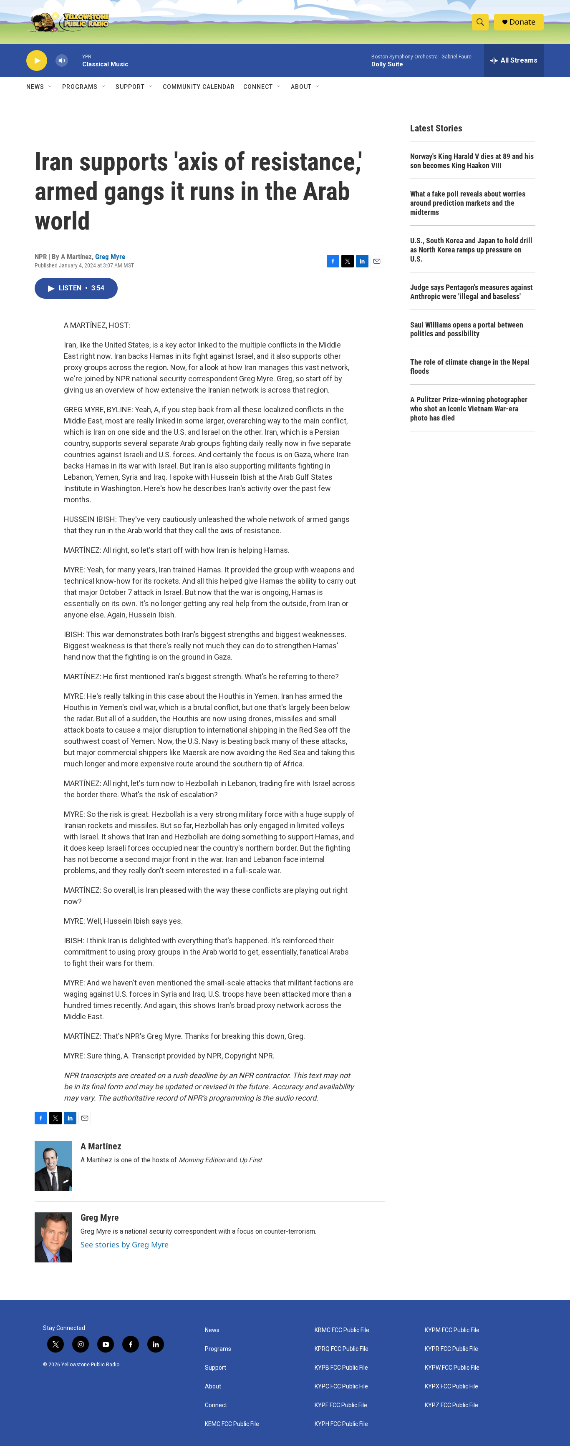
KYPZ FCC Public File (451, 1405)
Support (130, 86)
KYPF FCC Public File (341, 1405)
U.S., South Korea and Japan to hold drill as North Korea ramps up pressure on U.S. (471, 249)
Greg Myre (110, 256)
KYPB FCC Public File (341, 1368)
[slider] (75, 60)
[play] (36, 60)
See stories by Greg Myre (125, 1244)
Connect (258, 86)
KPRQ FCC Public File (341, 1349)
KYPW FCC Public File (452, 1368)
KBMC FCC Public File (342, 1330)
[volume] (62, 60)
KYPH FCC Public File (341, 1424)
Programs (80, 86)
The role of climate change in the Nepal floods (470, 366)
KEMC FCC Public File (232, 1424)
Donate (522, 22)
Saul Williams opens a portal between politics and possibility (466, 329)
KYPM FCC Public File (452, 1330)
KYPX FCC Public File (451, 1386)
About (213, 1386)
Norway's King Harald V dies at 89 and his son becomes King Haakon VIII (472, 161)
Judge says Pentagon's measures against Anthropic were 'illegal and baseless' (471, 292)
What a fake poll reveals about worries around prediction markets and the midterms (467, 203)
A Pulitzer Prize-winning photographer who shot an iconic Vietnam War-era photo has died (468, 408)
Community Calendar (199, 86)
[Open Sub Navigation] (50, 86)
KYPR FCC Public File (451, 1349)
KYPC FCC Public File (341, 1386)
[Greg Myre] (53, 1237)
